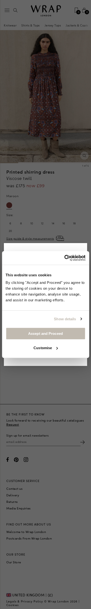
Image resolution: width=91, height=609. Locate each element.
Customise (42, 348)
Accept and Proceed (45, 333)
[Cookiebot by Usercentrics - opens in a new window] (64, 258)
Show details (65, 319)
